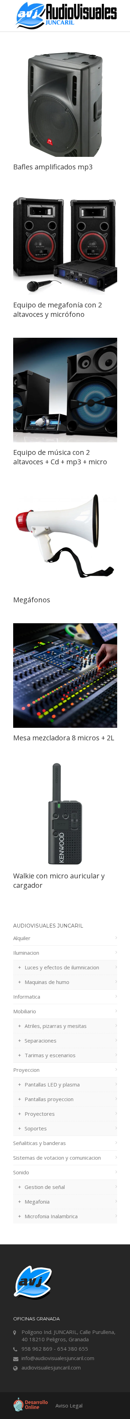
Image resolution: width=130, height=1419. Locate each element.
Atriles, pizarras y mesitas (56, 1025)
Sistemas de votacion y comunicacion (57, 1157)
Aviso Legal (69, 1405)
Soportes (36, 1128)
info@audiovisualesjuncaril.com (57, 1358)
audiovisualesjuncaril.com (51, 1367)
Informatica (26, 996)
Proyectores (40, 1113)
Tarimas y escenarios (50, 1055)
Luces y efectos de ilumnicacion (62, 967)
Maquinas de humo (47, 981)
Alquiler (22, 937)
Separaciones (41, 1040)
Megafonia (37, 1201)
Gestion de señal (45, 1186)
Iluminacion (26, 952)
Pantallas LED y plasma (52, 1084)
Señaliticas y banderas (39, 1142)
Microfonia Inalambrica (51, 1216)
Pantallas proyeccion (49, 1099)
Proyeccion (26, 1069)
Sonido (21, 1172)
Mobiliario (24, 1011)
